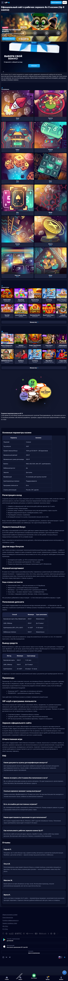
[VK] (6, 957)
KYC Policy (5, 929)
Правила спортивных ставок (9, 923)
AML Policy (5, 926)
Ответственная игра (7, 917)
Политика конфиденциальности (10, 920)
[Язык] (60, 957)
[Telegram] (9, 957)
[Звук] (65, 957)
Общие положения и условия (9, 914)
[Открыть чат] (64, 973)
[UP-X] (7, 2)
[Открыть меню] (2, 2)
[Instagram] (3, 957)
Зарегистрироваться (56, 2)
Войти (64, 2)
